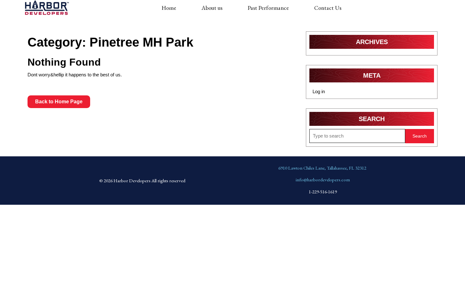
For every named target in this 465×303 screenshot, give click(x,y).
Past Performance (268, 7)
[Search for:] (357, 136)
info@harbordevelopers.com (323, 180)
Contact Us (327, 7)
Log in (319, 91)
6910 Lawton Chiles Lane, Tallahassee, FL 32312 (322, 168)
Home (169, 7)
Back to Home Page (62, 99)
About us (212, 7)
